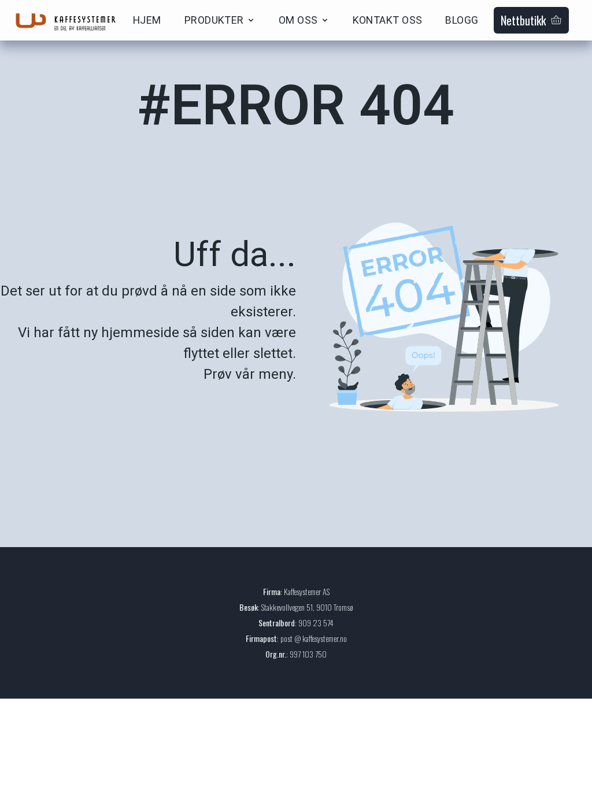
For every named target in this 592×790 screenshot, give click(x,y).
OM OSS (298, 20)
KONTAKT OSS (388, 20)
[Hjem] (69, 20)
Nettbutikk (523, 20)
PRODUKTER (214, 20)
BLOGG (461, 20)
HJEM (147, 20)
